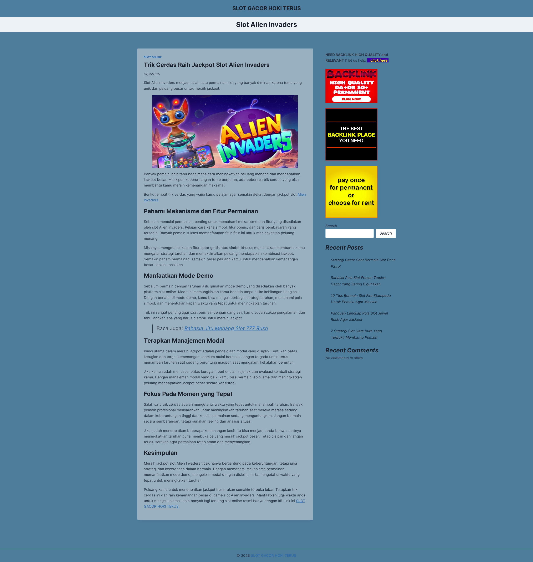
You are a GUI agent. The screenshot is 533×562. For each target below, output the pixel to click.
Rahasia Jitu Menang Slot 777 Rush (226, 328)
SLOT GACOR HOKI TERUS (273, 555)
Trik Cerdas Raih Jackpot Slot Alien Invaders (207, 64)
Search (331, 226)
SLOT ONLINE (153, 57)
